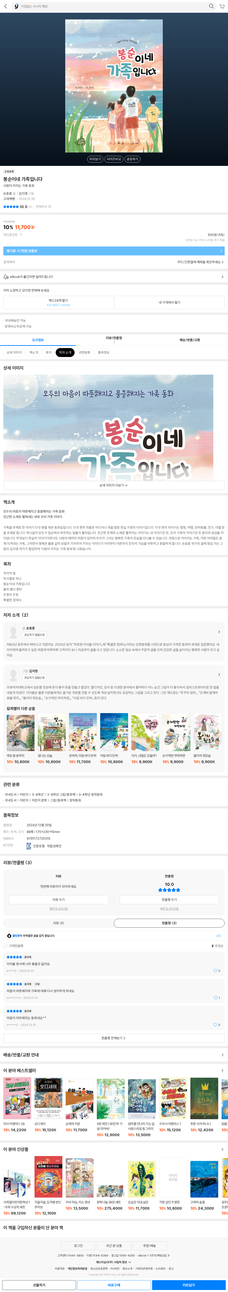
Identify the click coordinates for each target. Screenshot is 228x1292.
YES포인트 (10, 235)
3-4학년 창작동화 (91, 794)
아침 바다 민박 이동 (114, 741)
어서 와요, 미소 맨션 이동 (80, 1186)
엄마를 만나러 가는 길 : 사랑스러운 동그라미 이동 (142, 1108)
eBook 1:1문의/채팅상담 (152, 1255)
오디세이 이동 (48, 1107)
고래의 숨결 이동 (204, 1188)
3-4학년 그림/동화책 (61, 794)
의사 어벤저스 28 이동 (17, 1107)
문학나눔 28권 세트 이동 (111, 1200)
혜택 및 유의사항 (58, 908)
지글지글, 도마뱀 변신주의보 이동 (48, 1185)
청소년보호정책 (99, 1268)
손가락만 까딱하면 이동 (176, 741)
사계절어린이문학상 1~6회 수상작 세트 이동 (17, 1192)
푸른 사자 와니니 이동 (204, 1107)
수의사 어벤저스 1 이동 (173, 1107)
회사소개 (127, 1268)
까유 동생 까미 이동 (21, 742)
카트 (222, 6)
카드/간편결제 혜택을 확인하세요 (199, 262)
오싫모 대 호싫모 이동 (142, 1188)
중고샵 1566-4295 (123, 1255)
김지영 (23, 193)
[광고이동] (211, 6)
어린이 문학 (39, 800)
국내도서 (10, 794)
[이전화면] (5, 6)
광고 (171, 1268)
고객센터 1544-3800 (70, 1255)
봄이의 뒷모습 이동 (208, 741)
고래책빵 (9, 199)
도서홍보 (160, 1268)
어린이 (24, 794)
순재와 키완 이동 (80, 1108)
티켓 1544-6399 (97, 1255)
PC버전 (115, 1268)
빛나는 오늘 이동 (52, 741)
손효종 (7, 193)
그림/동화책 (58, 800)
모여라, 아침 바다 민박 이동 (83, 741)
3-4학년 (38, 794)
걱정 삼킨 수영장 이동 (173, 1186)
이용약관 (60, 1268)
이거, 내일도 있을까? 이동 (145, 741)
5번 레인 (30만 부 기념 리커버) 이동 (111, 1108)
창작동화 (75, 800)
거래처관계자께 (144, 1268)
